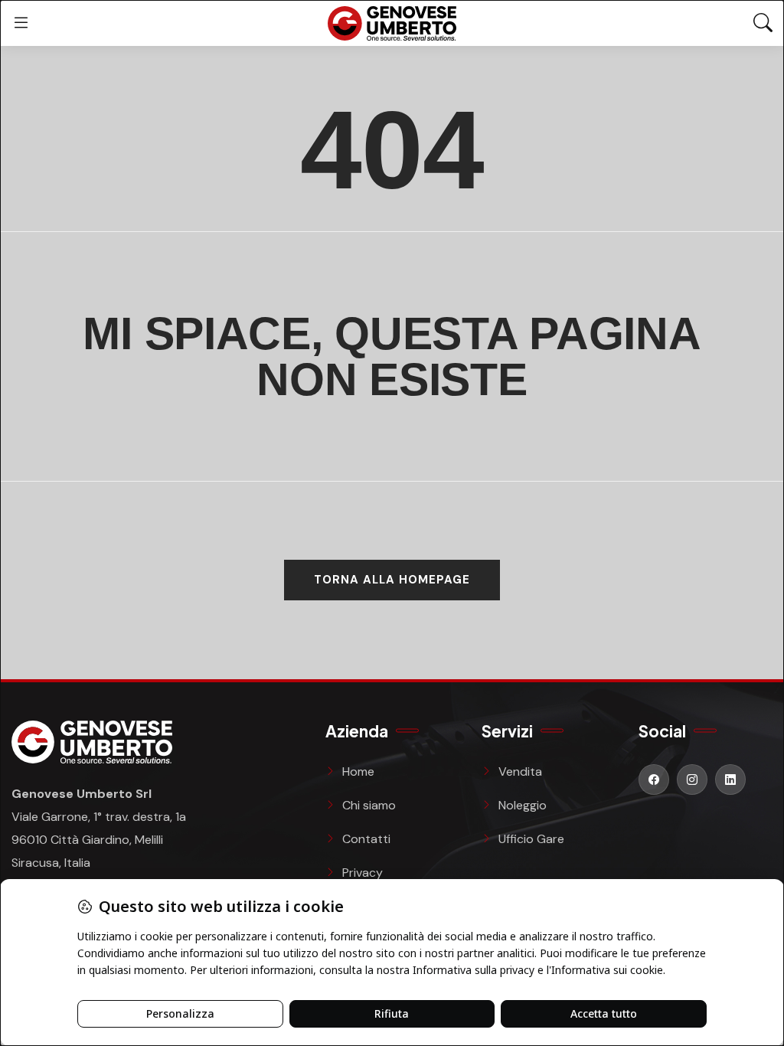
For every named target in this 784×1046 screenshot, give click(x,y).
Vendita (520, 771)
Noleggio (522, 805)
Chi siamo (369, 805)
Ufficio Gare (531, 839)
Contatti (366, 839)
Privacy (362, 873)
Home (358, 771)
